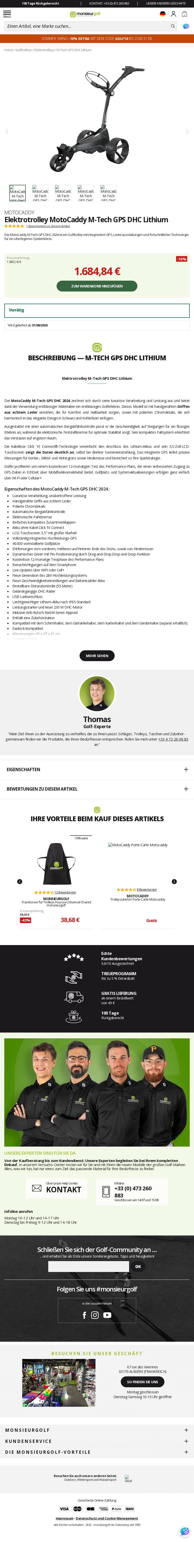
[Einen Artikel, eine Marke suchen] (173, 26)
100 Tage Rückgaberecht (40, 3)
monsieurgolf (27, 1430)
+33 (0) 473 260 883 (133, 1191)
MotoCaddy (19, 212)
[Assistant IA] (186, 26)
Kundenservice (28, 1441)
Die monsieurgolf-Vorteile (48, 1452)
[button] (97, 770)
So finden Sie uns (142, 1381)
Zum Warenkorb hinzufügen (97, 286)
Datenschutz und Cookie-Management (107, 1518)
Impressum (65, 1518)
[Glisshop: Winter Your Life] (85, 14)
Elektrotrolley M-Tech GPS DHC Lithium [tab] (97, 378)
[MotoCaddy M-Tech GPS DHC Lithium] (97, 119)
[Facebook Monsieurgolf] (84, 1314)
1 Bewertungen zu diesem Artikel (48, 226)
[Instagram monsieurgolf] (95, 1314)
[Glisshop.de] (128, 1479)
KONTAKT (63, 1189)
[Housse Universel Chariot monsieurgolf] (56, 863)
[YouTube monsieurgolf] (107, 1314)
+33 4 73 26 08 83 (173, 739)
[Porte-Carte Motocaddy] (137, 862)
